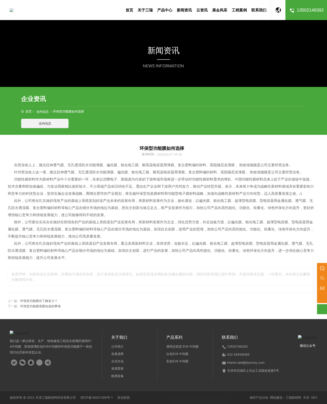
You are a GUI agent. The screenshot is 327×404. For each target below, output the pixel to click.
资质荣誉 (117, 368)
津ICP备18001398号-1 (96, 397)
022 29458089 (238, 354)
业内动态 (42, 111)
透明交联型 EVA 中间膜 (182, 346)
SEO (314, 397)
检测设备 (117, 376)
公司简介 (117, 346)
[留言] (322, 268)
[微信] (322, 278)
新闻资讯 (163, 50)
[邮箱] (322, 288)
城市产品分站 (259, 397)
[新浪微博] (14, 362)
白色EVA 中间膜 (177, 354)
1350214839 (236, 346)
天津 (306, 397)
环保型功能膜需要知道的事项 (40, 306)
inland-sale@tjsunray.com (245, 362)
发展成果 (117, 354)
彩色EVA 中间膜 (177, 361)
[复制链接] (48, 362)
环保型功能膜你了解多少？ (39, 301)
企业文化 (117, 361)
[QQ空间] (39, 362)
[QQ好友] (31, 362)
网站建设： (278, 397)
